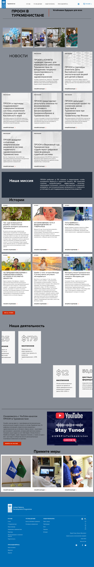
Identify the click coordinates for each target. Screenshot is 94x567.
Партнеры (10, 532)
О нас (9, 521)
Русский (88, 3)
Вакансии (10, 550)
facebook (82, 545)
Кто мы (28, 4)
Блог (44, 527)
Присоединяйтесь (63, 4)
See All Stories (8, 313)
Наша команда (11, 527)
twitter (79, 545)
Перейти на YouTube (11, 443)
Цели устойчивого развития (33, 521)
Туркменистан (11, 3)
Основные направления (32, 524)
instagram (76, 545)
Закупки (10, 553)
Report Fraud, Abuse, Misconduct (78, 533)
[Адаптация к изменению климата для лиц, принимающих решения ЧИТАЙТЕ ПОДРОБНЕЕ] (56, 37)
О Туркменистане (12, 524)
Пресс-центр (46, 521)
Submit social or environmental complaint (76, 536)
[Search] (85, 524)
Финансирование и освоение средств (15, 535)
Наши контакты (11, 547)
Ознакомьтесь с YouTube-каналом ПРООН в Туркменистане (20, 417)
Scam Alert (83, 538)
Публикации (46, 524)
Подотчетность (11, 539)
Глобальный (78, 4)
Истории (45, 532)
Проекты (45, 529)
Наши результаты (50, 4)
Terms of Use (83, 541)
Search (81, 4)
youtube (85, 545)
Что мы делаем (38, 4)
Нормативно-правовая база (15, 529)
